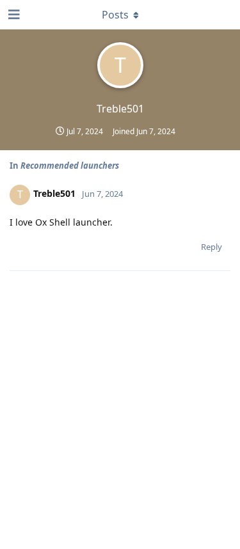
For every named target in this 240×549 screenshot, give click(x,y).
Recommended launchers (69, 165)
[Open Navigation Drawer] (13, 14)
